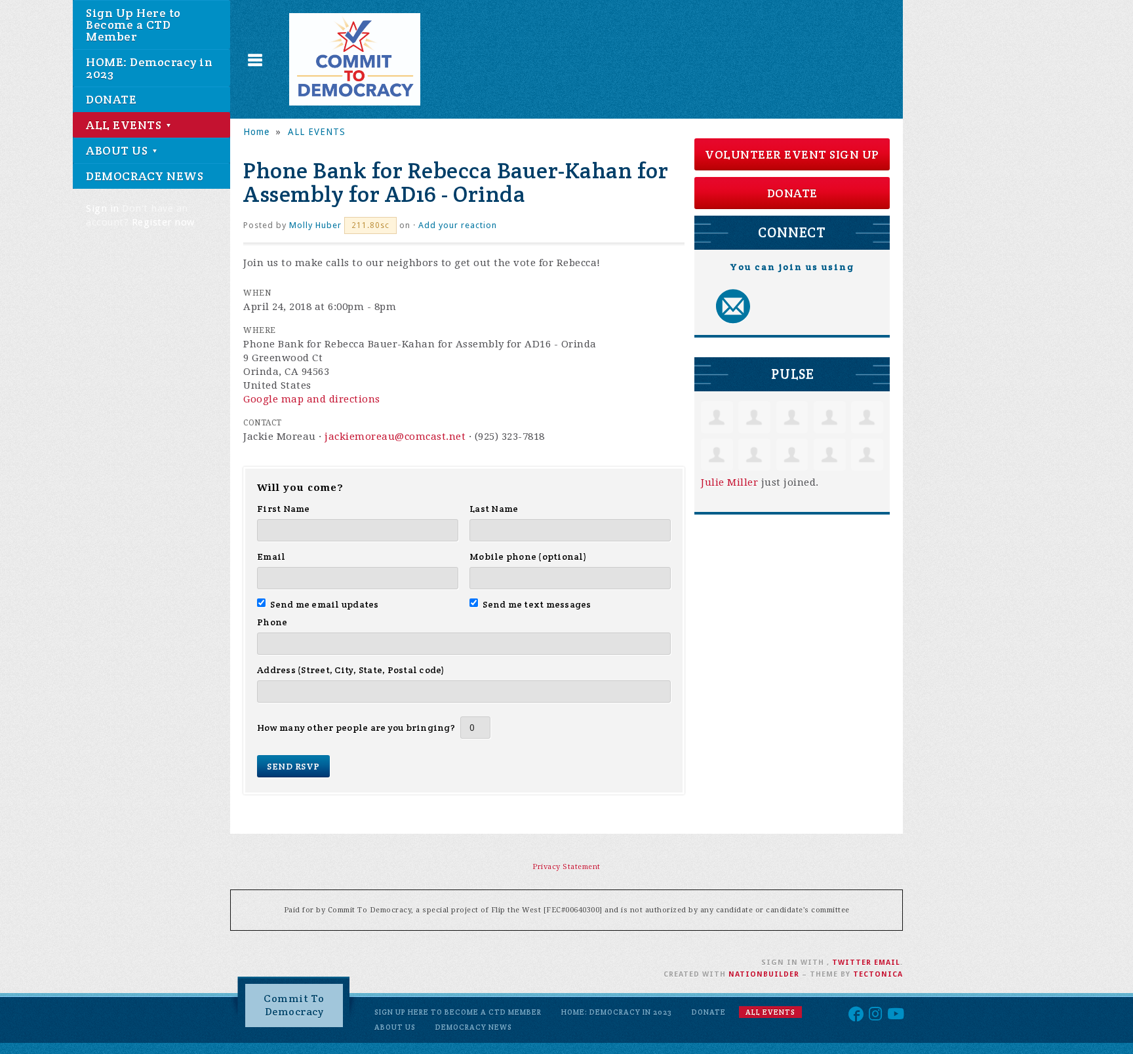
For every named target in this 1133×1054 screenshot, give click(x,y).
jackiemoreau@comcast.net (395, 436)
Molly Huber (315, 225)
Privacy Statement (566, 867)
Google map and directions (311, 399)
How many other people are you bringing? (356, 727)
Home (256, 132)
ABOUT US (118, 150)
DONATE (111, 99)
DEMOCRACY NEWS (144, 176)
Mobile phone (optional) (528, 556)
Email (271, 556)
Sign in (102, 208)
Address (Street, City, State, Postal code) (351, 670)
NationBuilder (763, 974)
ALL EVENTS (125, 124)
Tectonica (878, 974)
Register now (163, 222)
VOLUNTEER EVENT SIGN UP (792, 154)
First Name (283, 509)
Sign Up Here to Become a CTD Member (133, 24)
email (887, 962)
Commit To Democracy (294, 1005)
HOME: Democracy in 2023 (149, 67)
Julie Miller (729, 482)
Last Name (493, 509)
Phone (272, 622)
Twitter (851, 962)
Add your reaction (457, 225)
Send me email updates (324, 604)
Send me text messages (537, 604)
